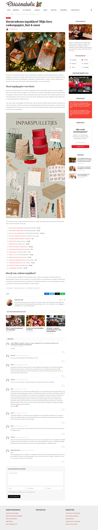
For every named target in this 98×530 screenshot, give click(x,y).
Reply (63, 351)
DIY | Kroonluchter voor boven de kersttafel (84, 175)
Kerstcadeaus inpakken (20, 288)
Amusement (63, 10)
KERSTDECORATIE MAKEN (12, 513)
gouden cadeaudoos (21, 257)
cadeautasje (19, 230)
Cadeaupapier (12, 268)
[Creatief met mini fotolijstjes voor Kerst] (35, 320)
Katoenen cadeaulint (14, 236)
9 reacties (31, 29)
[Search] (91, 10)
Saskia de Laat (14, 29)
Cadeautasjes (12, 252)
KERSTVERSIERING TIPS (11, 524)
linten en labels (15, 265)
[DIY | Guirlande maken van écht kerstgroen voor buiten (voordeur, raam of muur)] (72, 160)
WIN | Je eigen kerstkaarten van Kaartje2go (14, 328)
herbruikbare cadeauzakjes (20, 246)
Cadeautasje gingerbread (16, 260)
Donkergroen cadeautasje (16, 228)
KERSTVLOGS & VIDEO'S (71, 524)
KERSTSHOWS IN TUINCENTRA (73, 521)
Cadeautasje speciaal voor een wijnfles (19, 262)
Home (8, 10)
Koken (45, 10)
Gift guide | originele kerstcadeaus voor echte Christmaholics (53, 329)
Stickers (11, 254)
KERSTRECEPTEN (70, 518)
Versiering (16, 10)
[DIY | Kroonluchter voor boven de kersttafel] (72, 175)
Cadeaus (37, 10)
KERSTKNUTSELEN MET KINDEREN (14, 516)
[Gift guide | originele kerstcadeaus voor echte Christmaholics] (55, 320)
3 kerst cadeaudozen (19, 233)
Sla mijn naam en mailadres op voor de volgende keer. (22, 492)
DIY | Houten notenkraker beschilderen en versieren (84, 167)
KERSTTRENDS (9, 521)
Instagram (61, 304)
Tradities (53, 10)
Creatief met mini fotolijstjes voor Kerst (35, 328)
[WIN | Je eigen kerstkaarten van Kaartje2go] (15, 320)
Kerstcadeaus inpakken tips (33, 288)
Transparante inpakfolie (15, 249)
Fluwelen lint (12, 241)
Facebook (18, 305)
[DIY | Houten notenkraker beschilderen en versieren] (72, 168)
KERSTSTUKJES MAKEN (11, 518)
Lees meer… (71, 50)
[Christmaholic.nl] (32, 4)
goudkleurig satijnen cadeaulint (21, 238)
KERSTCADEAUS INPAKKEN (72, 516)
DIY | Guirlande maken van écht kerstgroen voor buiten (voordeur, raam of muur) (85, 160)
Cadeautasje (12, 244)
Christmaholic (75, 10)
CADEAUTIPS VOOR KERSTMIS (73, 513)
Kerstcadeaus (10, 288)
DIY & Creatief (27, 10)
